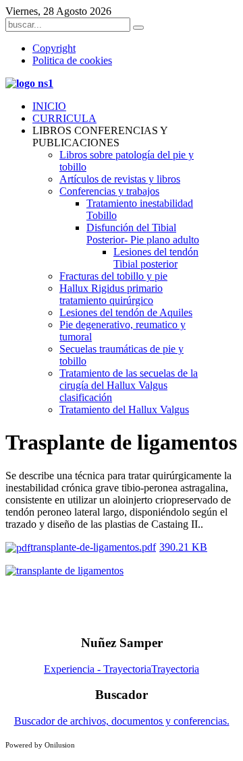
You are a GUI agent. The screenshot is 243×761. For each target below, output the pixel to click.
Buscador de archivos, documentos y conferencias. (122, 721)
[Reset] (138, 28)
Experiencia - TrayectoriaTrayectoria (121, 669)
